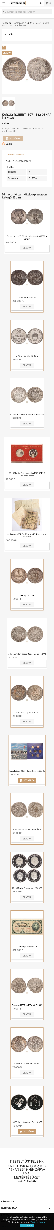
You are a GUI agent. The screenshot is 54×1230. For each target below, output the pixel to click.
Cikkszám (11, 161)
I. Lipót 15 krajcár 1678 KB (27, 712)
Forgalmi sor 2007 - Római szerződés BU (27, 771)
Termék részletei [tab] (16, 154)
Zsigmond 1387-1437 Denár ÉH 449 (27, 1005)
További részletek (38, 1222)
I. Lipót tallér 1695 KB (27, 297)
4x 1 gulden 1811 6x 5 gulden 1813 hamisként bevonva (27, 535)
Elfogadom (27, 1225)
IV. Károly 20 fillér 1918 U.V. (27, 356)
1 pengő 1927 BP (27, 595)
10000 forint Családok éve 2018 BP (27, 1122)
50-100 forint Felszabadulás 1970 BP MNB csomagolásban (27, 474)
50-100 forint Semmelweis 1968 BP (27, 888)
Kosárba (13, 138)
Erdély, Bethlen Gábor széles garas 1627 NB (27, 654)
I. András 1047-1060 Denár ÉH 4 (27, 829)
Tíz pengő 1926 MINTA (27, 946)
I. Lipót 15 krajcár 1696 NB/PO (27, 1063)
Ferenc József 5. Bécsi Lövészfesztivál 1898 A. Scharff (27, 237)
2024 (9, 34)
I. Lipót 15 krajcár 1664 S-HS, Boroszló (27, 414)
